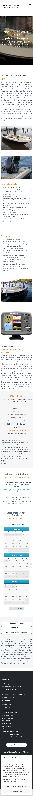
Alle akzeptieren (16, 791)
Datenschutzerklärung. (10, 781)
